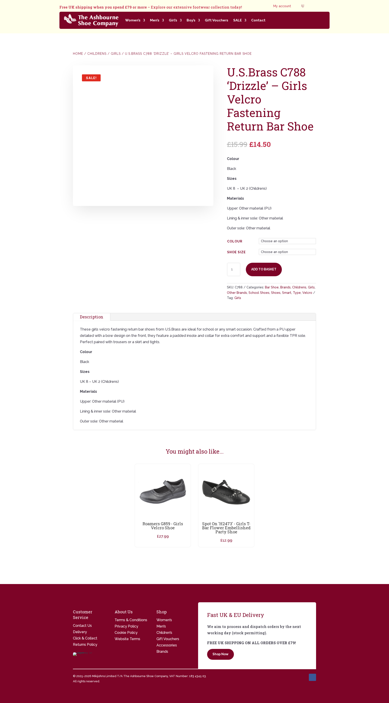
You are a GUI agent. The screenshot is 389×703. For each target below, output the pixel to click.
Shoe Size (236, 252)
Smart (286, 292)
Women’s (132, 20)
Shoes (275, 292)
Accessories (166, 645)
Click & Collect (85, 638)
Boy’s (191, 20)
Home (78, 53)
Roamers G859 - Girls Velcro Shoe (162, 525)
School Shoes (259, 292)
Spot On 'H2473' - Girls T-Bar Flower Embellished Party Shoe (226, 527)
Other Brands (237, 292)
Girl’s (173, 20)
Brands (285, 287)
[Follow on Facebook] (312, 677)
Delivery (80, 632)
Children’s (164, 632)
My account (282, 6)
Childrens (96, 53)
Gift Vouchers (216, 20)
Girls (116, 53)
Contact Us (82, 625)
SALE (237, 20)
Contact (258, 20)
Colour (234, 241)
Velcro (307, 292)
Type (297, 292)
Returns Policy (85, 644)
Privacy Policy (126, 626)
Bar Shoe (272, 287)
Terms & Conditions (131, 620)
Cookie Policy (126, 632)
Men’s (154, 20)
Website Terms (127, 639)
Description (91, 317)
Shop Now (220, 654)
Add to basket (263, 269)
